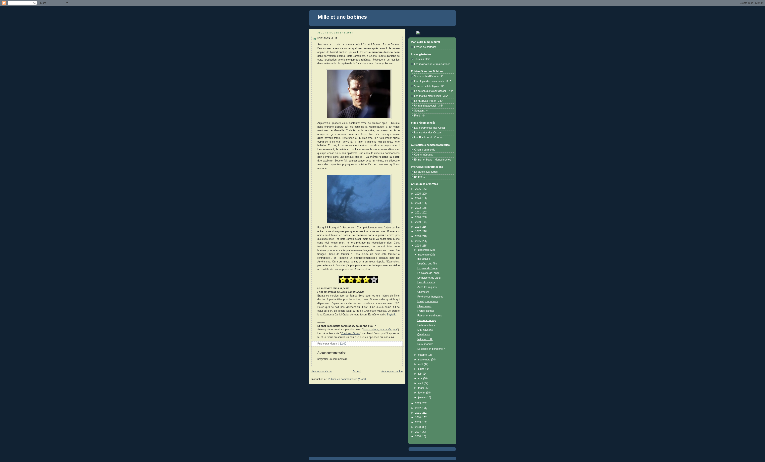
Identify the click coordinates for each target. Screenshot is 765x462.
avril (421, 383)
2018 (418, 226)
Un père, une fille (427, 263)
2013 (418, 403)
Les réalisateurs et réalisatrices (432, 64)
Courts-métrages (423, 154)
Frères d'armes (425, 310)
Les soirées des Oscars (428, 132)
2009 (418, 422)
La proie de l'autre (427, 268)
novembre (424, 254)
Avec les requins (427, 287)
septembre (424, 359)
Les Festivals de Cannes (428, 137)
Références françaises (430, 296)
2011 (418, 412)
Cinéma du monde (424, 149)
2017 (418, 231)
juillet (421, 369)
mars (421, 388)
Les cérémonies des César (429, 127)
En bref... (419, 176)
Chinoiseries (424, 306)
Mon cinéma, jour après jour (380, 329)
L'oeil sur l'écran (350, 333)
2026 (418, 189)
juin (420, 373)
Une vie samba (426, 282)
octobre (423, 354)
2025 (418, 193)
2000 (418, 436)
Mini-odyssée (425, 330)
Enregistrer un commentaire (331, 359)
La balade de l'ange (428, 273)
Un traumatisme (426, 325)
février (422, 392)
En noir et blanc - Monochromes (432, 159)
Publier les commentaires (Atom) (347, 379)
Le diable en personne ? (431, 348)
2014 (418, 245)
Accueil (357, 371)
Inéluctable (423, 258)
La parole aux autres (426, 171)
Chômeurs (423, 292)
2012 (418, 408)
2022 (418, 208)
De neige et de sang (428, 277)
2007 (418, 432)
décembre (424, 250)
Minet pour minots (427, 301)
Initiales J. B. (425, 339)
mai (420, 378)
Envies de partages (425, 47)
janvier (422, 397)
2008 (418, 427)
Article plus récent (321, 371)
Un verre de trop (426, 320)
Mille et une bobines (342, 17)
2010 (418, 417)
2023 (418, 203)
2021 (418, 212)
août (421, 364)
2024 (418, 198)
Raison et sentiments (429, 315)
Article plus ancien (392, 371)
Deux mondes (425, 344)
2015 (418, 241)
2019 (418, 222)
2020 (418, 217)
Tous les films (422, 59)
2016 (418, 236)
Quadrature (423, 334)
